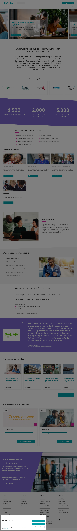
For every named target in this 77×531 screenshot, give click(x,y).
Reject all (38, 523)
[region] (23, 522)
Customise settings (38, 526)
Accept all (38, 520)
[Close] (44, 517)
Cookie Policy (6, 528)
